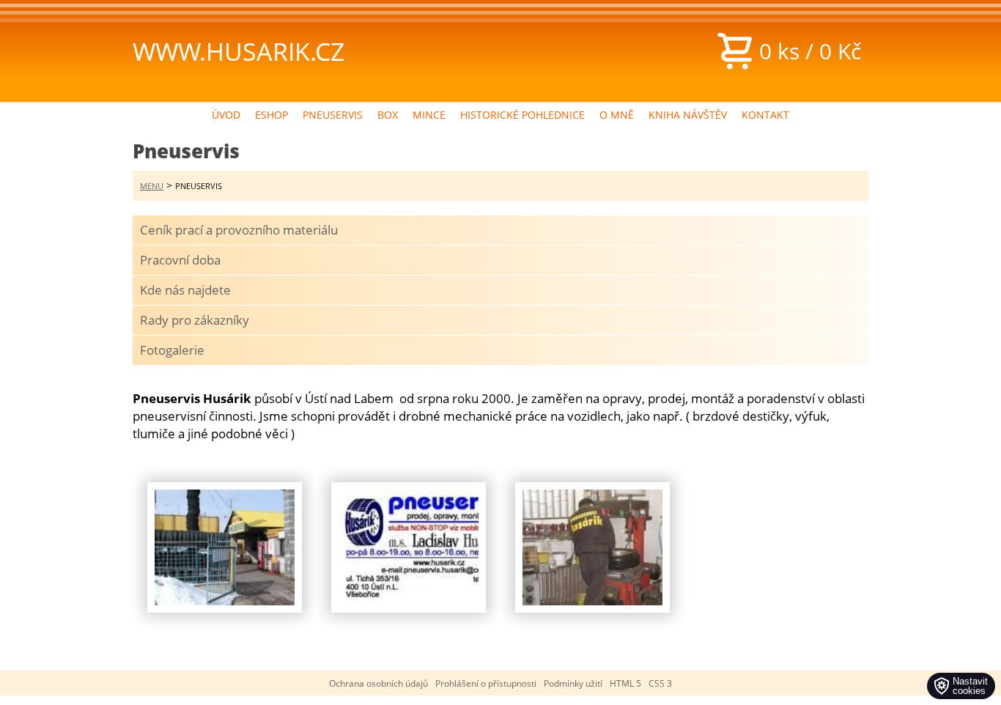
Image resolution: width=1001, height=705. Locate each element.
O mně (616, 115)
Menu (151, 185)
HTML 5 (625, 683)
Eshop (271, 115)
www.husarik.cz (238, 51)
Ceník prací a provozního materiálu (239, 229)
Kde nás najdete (185, 289)
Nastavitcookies (970, 686)
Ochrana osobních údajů (378, 683)
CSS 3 (660, 683)
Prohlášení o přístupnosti (485, 683)
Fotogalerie (172, 350)
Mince (429, 115)
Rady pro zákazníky (194, 319)
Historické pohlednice (522, 115)
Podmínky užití (573, 683)
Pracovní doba (180, 259)
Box (387, 115)
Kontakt (765, 115)
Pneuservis (333, 115)
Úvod (226, 115)
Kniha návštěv (688, 115)
